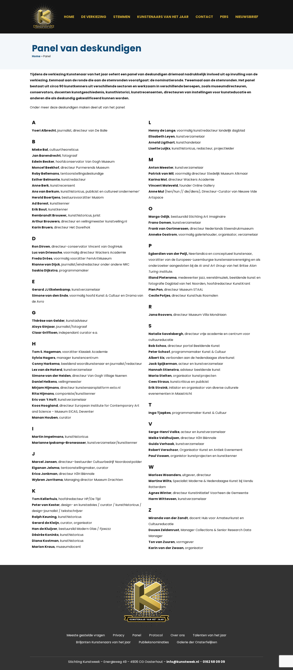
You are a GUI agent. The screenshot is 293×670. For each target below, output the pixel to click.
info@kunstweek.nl (182, 661)
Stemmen (121, 16)
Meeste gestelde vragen (86, 635)
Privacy (118, 635)
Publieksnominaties (154, 642)
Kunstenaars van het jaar (163, 16)
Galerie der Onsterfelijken (197, 642)
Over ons (178, 635)
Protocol (156, 635)
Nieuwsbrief (246, 16)
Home (69, 16)
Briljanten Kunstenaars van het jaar (103, 642)
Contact (204, 16)
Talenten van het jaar (209, 635)
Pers (224, 16)
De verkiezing (93, 16)
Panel (136, 635)
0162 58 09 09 (214, 661)
